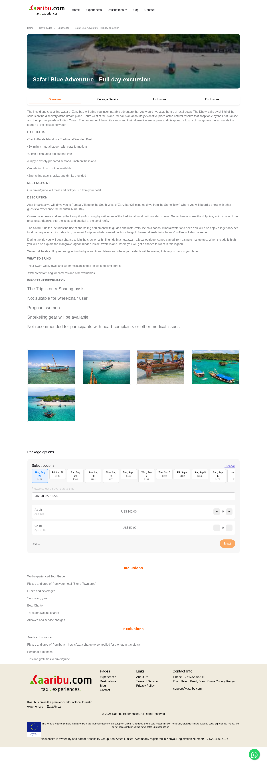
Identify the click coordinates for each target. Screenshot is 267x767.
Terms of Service (147, 681)
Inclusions (159, 99)
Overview (54, 99)
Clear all (229, 466)
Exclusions (212, 99)
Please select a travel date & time (53, 488)
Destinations (116, 9)
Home (76, 9)
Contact (149, 9)
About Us (142, 676)
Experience (63, 28)
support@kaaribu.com (187, 688)
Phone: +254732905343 (189, 676)
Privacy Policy (145, 685)
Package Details (107, 99)
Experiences (94, 9)
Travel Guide (45, 28)
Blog (136, 9)
